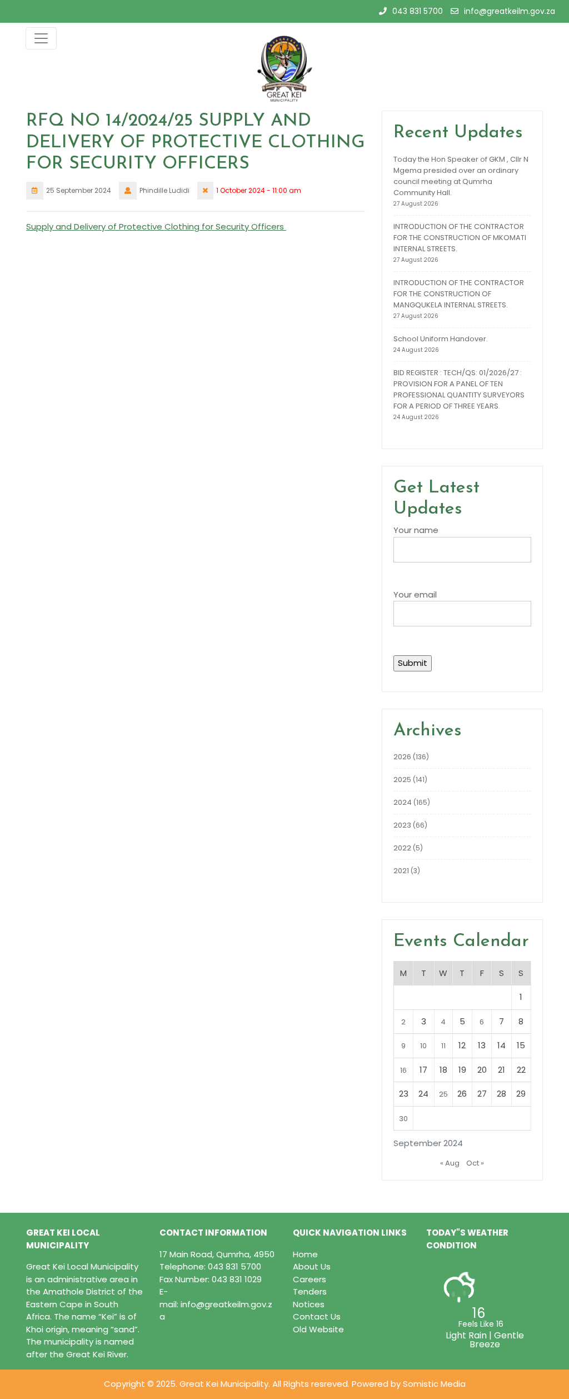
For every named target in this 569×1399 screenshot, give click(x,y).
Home (305, 1254)
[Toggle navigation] (41, 38)
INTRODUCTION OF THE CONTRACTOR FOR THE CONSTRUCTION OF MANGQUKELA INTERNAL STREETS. (458, 293)
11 (443, 1045)
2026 (402, 756)
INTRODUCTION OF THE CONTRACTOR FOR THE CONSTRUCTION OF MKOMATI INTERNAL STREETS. (459, 237)
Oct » (475, 1163)
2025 (402, 779)
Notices (309, 1304)
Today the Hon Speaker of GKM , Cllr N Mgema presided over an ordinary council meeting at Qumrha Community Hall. (460, 176)
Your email (415, 594)
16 (403, 1070)
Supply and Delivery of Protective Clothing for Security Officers (156, 226)
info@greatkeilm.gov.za (509, 11)
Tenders (310, 1291)
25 (443, 1094)
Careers (309, 1279)
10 (423, 1045)
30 (403, 1118)
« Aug (450, 1163)
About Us (312, 1266)
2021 (401, 870)
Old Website (318, 1329)
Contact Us (317, 1316)
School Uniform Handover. (440, 338)
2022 (402, 848)
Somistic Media (434, 1384)
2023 (402, 825)
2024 (402, 802)
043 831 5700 (417, 11)
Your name (415, 530)
